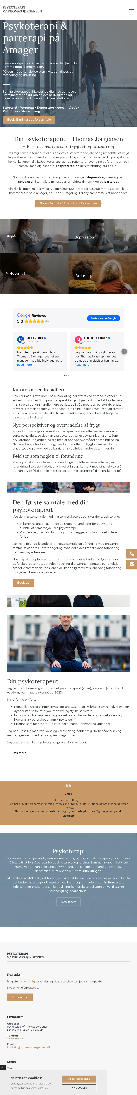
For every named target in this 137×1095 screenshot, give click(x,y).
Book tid (23, 582)
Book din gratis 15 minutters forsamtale (68, 203)
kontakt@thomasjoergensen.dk (29, 1047)
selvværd (25, 181)
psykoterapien (68, 166)
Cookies (3, 1067)
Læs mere (19, 753)
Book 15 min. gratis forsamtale (29, 119)
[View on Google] (20, 339)
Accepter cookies (79, 1079)
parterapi (111, 181)
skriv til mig (27, 981)
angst (81, 177)
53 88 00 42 (15, 1038)
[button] (13, 351)
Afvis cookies (79, 1088)
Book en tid (19, 997)
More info (43, 1088)
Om (9, 1068)
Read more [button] (24, 364)
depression (95, 177)
